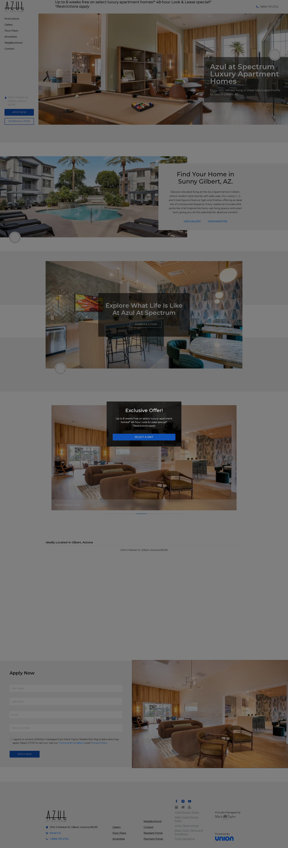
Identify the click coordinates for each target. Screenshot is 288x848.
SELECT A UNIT (144, 437)
